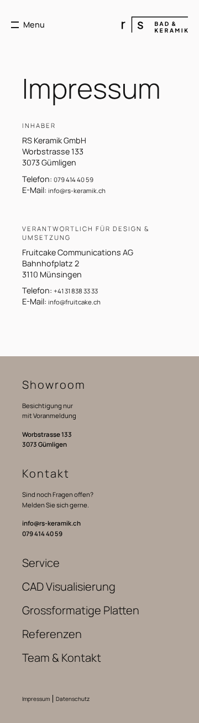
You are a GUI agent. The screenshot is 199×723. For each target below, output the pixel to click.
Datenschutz (73, 699)
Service (41, 562)
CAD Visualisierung (69, 586)
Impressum (36, 699)
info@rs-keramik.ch (77, 190)
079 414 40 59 (73, 179)
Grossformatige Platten (80, 610)
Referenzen (52, 633)
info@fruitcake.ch (74, 302)
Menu (34, 24)
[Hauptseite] (155, 25)
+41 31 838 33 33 (76, 291)
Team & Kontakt (61, 657)
